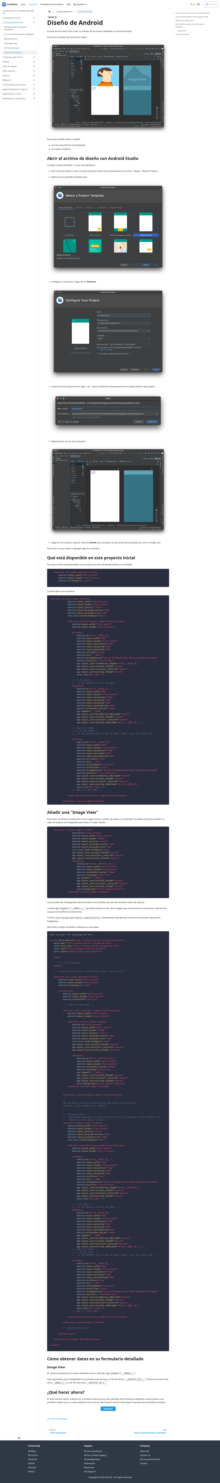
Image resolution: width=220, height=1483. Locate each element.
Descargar (108, 1409)
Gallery (6, 61)
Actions (6, 75)
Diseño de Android (13, 52)
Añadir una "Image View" (184, 20)
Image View (181, 30)
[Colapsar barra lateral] (19, 1437)
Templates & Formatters (52, 4)
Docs (23, 4)
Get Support (90, 1471)
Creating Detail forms (13, 22)
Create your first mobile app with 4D (18, 12)
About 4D (144, 1451)
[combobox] (211, 4)
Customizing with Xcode (14, 84)
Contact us (145, 1455)
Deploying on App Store (14, 98)
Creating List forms (12, 17)
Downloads (89, 1463)
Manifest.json (10, 38)
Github (31, 1471)
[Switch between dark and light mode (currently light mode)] (198, 4)
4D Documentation (93, 1451)
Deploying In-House (12, 93)
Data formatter (10, 66)
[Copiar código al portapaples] (166, 572)
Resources (89, 1467)
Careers (144, 1463)
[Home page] (49, 12)
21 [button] (191, 4)
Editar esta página (59, 1418)
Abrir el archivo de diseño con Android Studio (192, 13)
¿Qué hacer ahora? (182, 34)
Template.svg (10, 43)
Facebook (32, 1459)
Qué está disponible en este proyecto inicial (191, 17)
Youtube (32, 1467)
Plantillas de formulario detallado (15, 28)
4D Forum (33, 1455)
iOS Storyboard (11, 48)
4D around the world (150, 1459)
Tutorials (33, 4)
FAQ (69, 4)
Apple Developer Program (15, 89)
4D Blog (32, 1451)
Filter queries (9, 70)
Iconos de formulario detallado (19, 34)
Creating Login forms (13, 57)
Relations (7, 80)
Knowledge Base (92, 1459)
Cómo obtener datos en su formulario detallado (189, 25)
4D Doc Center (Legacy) (95, 1455)
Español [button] (80, 4)
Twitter (31, 1463)
